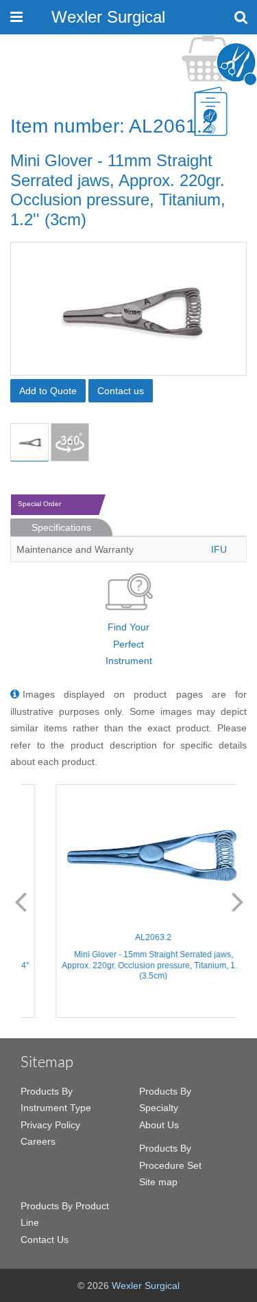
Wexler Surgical (108, 17)
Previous (20, 901)
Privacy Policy (50, 1124)
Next (238, 901)
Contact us (120, 390)
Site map (158, 1181)
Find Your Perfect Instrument (129, 643)
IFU (219, 549)
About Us (159, 1124)
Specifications (61, 527)
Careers (38, 1141)
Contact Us (45, 1239)
